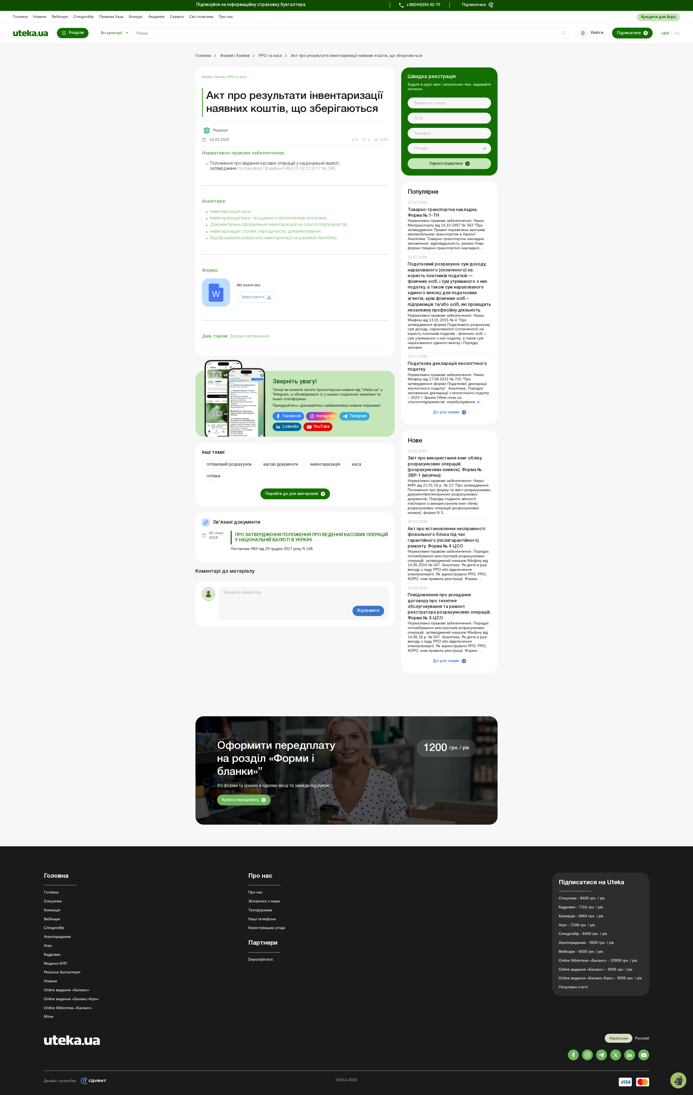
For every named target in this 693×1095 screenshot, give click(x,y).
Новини (39, 16)
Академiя (156, 16)
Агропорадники (57, 936)
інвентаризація (325, 464)
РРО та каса (237, 77)
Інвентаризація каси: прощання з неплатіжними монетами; (269, 218)
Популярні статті (573, 987)
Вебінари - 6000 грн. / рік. (581, 951)
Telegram (358, 416)
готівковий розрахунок (229, 464)
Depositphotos (260, 959)
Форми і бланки (214, 77)
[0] (678, 1080)
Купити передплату (240, 800)
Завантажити (252, 297)
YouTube (321, 427)
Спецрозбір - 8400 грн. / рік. (583, 933)
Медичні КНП (55, 963)
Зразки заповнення (249, 336)
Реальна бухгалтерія (62, 972)
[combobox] (449, 148)
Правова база (111, 16)
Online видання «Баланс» (66, 990)
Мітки (48, 1016)
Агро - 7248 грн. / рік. (577, 925)
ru (677, 33)
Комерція (52, 910)
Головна (20, 16)
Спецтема (53, 901)
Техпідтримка (260, 910)
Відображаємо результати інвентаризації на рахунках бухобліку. (274, 238)
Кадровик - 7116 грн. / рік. (581, 907)
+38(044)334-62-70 (423, 5)
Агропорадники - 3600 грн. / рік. (587, 942)
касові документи (280, 464)
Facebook (292, 416)
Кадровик (52, 954)
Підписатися (474, 5)
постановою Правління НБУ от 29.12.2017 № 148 (286, 169)
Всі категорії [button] (111, 33)
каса (356, 464)
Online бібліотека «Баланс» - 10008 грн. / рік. (598, 960)
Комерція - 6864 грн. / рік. (581, 916)
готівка (213, 476)
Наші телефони (262, 919)
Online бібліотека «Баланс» (68, 1008)
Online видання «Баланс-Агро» (71, 999)
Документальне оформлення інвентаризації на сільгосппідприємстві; (279, 225)
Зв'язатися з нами (264, 901)
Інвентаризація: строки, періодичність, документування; (266, 232)
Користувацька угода (266, 927)
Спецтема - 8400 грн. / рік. (582, 898)
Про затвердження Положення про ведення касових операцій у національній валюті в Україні (311, 537)
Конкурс (136, 16)
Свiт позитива (201, 16)
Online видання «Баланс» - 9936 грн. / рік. (596, 969)
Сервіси (177, 16)
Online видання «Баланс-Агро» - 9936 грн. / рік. (601, 978)
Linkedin (291, 427)
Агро (48, 945)
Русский (642, 1038)
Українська (618, 1038)
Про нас (226, 16)
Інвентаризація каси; (230, 212)
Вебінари (60, 16)
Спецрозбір (83, 16)
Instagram (325, 416)
